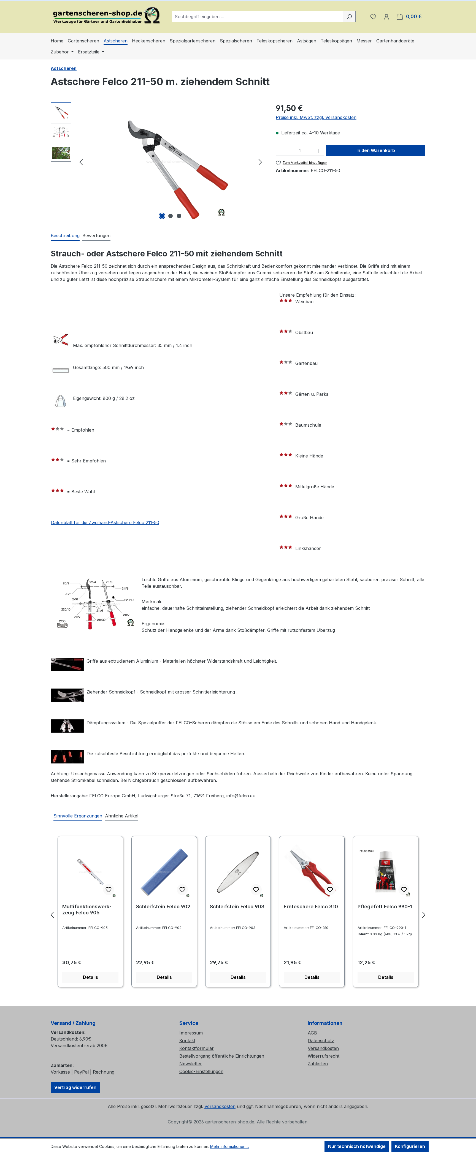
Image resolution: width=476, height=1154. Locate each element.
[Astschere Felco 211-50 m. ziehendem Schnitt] (170, 161)
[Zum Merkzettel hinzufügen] (108, 889)
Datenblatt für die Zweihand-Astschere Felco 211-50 (105, 522)
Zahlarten (318, 1063)
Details (90, 977)
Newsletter (190, 1063)
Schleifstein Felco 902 (163, 906)
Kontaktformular (196, 1048)
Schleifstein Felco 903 (237, 906)
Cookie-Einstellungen (201, 1071)
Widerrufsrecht (323, 1056)
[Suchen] (349, 16)
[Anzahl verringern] (281, 150)
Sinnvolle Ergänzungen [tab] (77, 816)
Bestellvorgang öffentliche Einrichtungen (221, 1056)
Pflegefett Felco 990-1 (385, 906)
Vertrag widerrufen (75, 1087)
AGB (312, 1033)
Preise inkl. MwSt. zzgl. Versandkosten (316, 117)
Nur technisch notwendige (357, 1146)
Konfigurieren (410, 1146)
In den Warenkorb (375, 150)
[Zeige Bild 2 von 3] (170, 216)
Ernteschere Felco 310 (311, 906)
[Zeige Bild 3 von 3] (179, 216)
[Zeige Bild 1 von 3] (162, 216)
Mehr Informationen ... (229, 1146)
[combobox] (257, 16)
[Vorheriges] (81, 162)
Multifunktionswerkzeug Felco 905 (87, 909)
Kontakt (187, 1040)
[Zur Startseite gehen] (106, 15)
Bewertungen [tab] (96, 235)
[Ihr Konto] (386, 16)
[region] (157, 161)
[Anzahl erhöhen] (318, 150)
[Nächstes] (260, 162)
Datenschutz (321, 1040)
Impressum (191, 1033)
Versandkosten (323, 1048)
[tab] (65, 236)
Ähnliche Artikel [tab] (121, 816)
